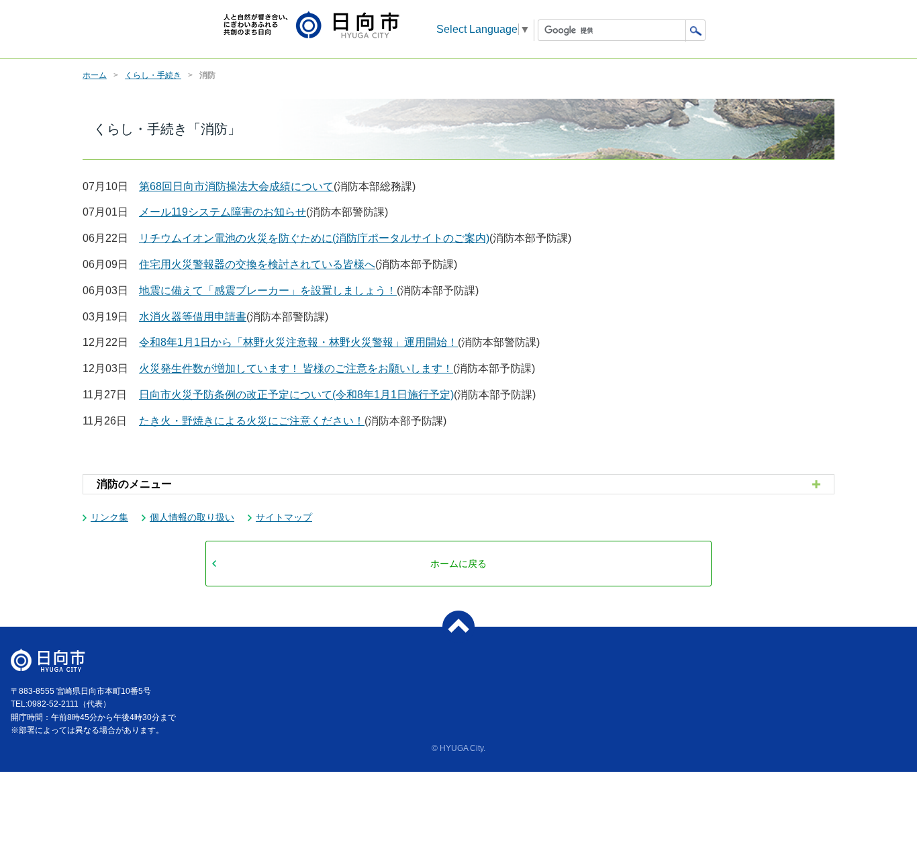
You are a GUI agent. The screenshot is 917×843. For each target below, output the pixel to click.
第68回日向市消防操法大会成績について (236, 186)
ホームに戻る (458, 563)
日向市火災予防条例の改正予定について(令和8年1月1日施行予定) (296, 394)
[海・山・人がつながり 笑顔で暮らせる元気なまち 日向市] (311, 26)
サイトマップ (284, 517)
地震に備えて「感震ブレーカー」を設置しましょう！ (268, 290)
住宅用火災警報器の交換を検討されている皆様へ (257, 264)
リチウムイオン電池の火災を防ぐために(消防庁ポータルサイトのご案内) (314, 238)
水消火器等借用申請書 (192, 316)
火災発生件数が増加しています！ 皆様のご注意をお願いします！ (296, 368)
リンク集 (109, 517)
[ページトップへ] (458, 627)
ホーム (95, 75)
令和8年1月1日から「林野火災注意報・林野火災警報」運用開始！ (298, 342)
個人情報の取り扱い (192, 517)
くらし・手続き (153, 75)
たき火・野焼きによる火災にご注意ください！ (252, 421)
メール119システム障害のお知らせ (222, 212)
